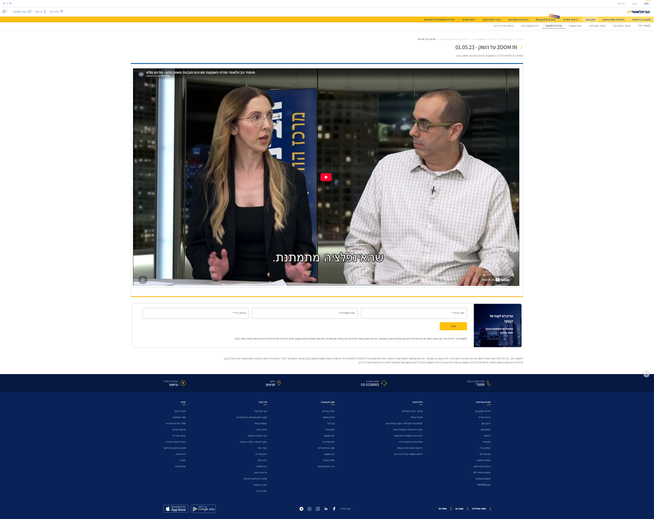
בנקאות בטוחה (260, 423)
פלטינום (621, 3)
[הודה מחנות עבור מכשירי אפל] (176, 509)
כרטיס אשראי (484, 417)
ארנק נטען (485, 423)
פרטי (646, 3)
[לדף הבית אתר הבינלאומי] (638, 12)
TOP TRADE (644, 25)
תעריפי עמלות (416, 417)
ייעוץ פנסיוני (468, 19)
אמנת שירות (180, 466)
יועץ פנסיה (330, 429)
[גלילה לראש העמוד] (646, 374)
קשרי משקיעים (179, 417)
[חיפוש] (4, 11)
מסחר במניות (329, 460)
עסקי (634, 3)
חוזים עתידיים (329, 441)
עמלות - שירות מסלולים (412, 411)
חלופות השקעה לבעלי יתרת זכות (408, 454)
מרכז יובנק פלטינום (326, 466)
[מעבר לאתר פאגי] (459, 509)
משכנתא (486, 441)
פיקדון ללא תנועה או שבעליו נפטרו (408, 429)
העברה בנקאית (260, 484)
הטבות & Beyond (546, 19)
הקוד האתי (262, 448)
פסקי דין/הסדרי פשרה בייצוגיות (253, 441)
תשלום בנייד (485, 448)
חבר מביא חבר (260, 411)
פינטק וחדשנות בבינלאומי (175, 448)
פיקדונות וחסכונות (518, 19)
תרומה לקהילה (179, 435)
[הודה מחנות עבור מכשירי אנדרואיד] (203, 509)
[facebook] (334, 508)
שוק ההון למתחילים (326, 448)
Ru (10, 3)
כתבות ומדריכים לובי (503, 25)
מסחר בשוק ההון (597, 25)
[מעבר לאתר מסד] (443, 509)
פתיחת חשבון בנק (482, 411)
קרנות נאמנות (329, 417)
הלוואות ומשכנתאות (614, 19)
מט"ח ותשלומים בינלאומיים (439, 19)
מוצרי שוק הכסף (492, 19)
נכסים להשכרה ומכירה (175, 441)
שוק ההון (590, 19)
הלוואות (487, 435)
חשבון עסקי (485, 429)
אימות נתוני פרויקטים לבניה (411, 441)
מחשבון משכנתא (483, 478)
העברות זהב (261, 491)
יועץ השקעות (329, 435)
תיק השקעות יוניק (529, 25)
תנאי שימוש (262, 466)
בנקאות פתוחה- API (481, 472)
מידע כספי (262, 460)
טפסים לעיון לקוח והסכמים (255, 478)
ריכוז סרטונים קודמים (456, 39)
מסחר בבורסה (328, 411)
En (4, 3)
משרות (183, 460)
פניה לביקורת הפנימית (257, 435)
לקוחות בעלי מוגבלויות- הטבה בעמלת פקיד (404, 423)
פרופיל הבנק (180, 411)
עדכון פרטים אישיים (481, 466)
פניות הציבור (261, 429)
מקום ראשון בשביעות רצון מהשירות (252, 417)
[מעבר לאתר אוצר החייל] (479, 509)
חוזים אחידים (261, 454)
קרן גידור (331, 423)
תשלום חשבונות (483, 460)
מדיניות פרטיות (260, 472)
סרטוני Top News (622, 25)
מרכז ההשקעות (554, 25)
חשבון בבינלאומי (641, 19)
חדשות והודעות (179, 429)
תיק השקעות (329, 454)
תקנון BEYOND (484, 484)
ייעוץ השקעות (575, 25)
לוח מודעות (181, 454)
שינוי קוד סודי (484, 454)
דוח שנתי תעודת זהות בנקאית (410, 448)
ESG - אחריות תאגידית (176, 423)
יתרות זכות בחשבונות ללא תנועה (408, 435)
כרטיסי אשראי (570, 19)
